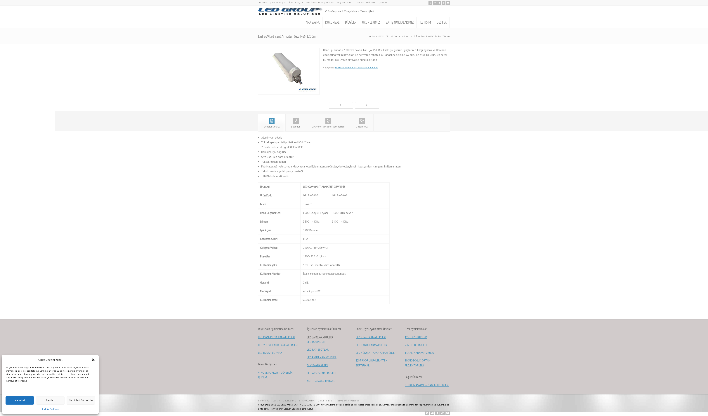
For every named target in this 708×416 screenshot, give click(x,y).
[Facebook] (439, 3)
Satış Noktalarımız (345, 2)
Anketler (330, 2)
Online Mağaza (279, 2)
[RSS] (430, 3)
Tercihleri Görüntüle (81, 400)
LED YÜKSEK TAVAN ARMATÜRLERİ (376, 352)
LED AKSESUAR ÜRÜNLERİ (322, 373)
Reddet (50, 400)
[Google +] (443, 3)
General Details (272, 126)
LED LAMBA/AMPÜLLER (320, 337)
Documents (362, 126)
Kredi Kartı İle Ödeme (365, 2)
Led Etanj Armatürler (345, 67)
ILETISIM (425, 22)
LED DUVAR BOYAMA (270, 352)
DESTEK (442, 22)
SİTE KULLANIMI (307, 400)
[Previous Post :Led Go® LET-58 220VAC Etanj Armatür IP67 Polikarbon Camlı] (341, 105)
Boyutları (296, 126)
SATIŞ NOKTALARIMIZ (400, 22)
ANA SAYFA (313, 22)
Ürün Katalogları (296, 2)
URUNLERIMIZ (371, 22)
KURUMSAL (332, 22)
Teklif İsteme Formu (314, 2)
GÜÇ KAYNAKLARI (317, 365)
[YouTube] (448, 3)
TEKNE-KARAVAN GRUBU (419, 352)
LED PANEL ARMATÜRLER (321, 357)
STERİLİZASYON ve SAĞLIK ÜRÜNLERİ (427, 385)
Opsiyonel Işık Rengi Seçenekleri (328, 126)
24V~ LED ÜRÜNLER (416, 345)
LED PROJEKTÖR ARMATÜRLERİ (276, 337)
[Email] (435, 3)
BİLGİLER (350, 22)
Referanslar (264, 2)
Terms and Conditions (348, 400)
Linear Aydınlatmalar (367, 67)
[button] (93, 360)
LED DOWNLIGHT (317, 342)
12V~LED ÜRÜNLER (416, 337)
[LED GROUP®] (290, 11)
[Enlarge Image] (289, 50)
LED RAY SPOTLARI (318, 349)
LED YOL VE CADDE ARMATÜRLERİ (278, 345)
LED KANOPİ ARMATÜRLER (371, 345)
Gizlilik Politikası (50, 409)
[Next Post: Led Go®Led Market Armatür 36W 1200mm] (367, 105)
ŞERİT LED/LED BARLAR (321, 380)
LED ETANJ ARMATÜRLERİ (371, 337)
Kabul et (20, 400)
